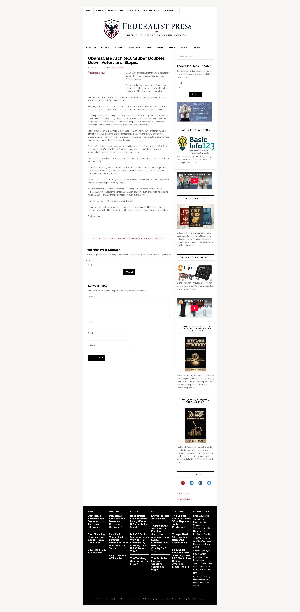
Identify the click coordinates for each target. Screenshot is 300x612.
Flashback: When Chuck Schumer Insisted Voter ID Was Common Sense (118, 541)
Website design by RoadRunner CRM (157, 599)
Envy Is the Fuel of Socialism (96, 551)
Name (90, 321)
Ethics (134, 239)
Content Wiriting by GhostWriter (184, 599)
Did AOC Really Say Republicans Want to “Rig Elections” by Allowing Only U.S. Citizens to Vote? (139, 543)
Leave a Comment (117, 67)
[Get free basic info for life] (195, 153)
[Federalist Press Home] (147, 29)
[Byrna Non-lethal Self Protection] (194, 280)
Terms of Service (184, 499)
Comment (93, 297)
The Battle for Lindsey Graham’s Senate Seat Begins (159, 564)
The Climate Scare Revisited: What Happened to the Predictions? (181, 521)
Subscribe (129, 272)
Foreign (141, 239)
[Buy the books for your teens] (195, 216)
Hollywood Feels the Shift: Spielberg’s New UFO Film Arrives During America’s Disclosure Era (181, 558)
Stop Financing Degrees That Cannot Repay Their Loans (96, 538)
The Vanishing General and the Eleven (139, 561)
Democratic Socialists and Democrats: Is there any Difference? (96, 521)
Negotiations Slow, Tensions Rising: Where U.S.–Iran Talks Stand (138, 521)
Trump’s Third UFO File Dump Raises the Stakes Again (180, 538)
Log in (200, 599)
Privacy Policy (183, 493)
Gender (147, 239)
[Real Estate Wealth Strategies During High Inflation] (195, 425)
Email (88, 260)
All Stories (102, 239)
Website (91, 345)
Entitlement (127, 239)
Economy (110, 239)
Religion (154, 239)
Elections (118, 239)
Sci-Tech (161, 239)
